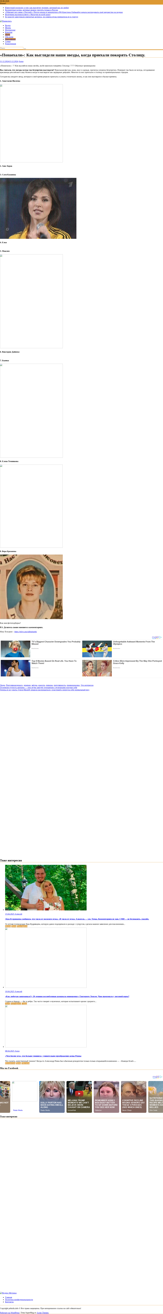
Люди (7, 35)
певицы (49, 685)
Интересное (10, 30)
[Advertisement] (81, 709)
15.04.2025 (10, 914)
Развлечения (10, 44)
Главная (8, 1297)
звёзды (34, 685)
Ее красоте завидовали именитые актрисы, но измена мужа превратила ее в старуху (41, 17)
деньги (20, 685)
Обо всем (9, 37)
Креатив (8, 32)
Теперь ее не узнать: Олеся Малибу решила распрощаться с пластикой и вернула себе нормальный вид (44, 690)
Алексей (18, 914)
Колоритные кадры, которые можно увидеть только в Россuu (31, 10)
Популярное (10, 39)
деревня (27, 685)
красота (41, 685)
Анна (21, 61)
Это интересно (87, 685)
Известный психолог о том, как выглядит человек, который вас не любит (37, 8)
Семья (7, 41)
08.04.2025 (10, 1051)
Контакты (9, 1302)
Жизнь (8, 28)
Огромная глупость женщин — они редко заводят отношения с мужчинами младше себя (38, 687)
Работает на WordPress (9, 1313)
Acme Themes (43, 1313)
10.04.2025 (10, 991)
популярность (60, 685)
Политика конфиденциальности (19, 1300)
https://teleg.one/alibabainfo (25, 632)
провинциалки (73, 685)
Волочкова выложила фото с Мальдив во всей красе (27, 14)
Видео (8, 25)
